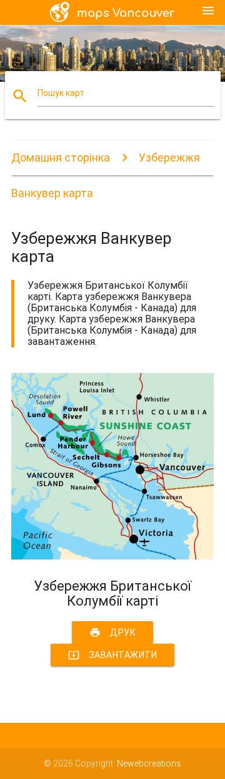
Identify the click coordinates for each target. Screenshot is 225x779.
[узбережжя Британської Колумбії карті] (112, 556)
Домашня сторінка (60, 157)
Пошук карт (61, 93)
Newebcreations (149, 763)
